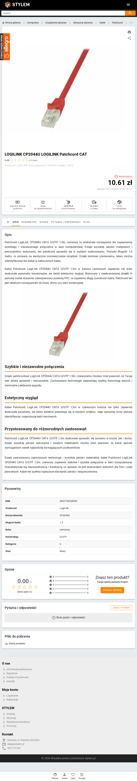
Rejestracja (12, 699)
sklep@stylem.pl (15, 744)
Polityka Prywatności (17, 677)
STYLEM (21, 4)
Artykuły (10, 714)
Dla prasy (11, 718)
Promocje (11, 726)
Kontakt (10, 681)
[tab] (8, 222)
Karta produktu (17, 643)
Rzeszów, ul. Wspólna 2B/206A (23, 740)
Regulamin (12, 673)
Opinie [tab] (44, 222)
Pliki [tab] (86, 222)
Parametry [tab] (29, 222)
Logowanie (12, 695)
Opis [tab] (16, 222)
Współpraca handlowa (18, 722)
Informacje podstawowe (19, 669)
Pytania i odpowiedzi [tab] (66, 222)
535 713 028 (13, 748)
